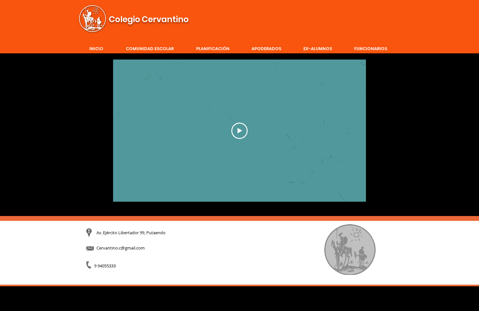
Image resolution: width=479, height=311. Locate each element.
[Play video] (239, 131)
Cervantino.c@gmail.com (120, 248)
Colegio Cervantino (149, 19)
